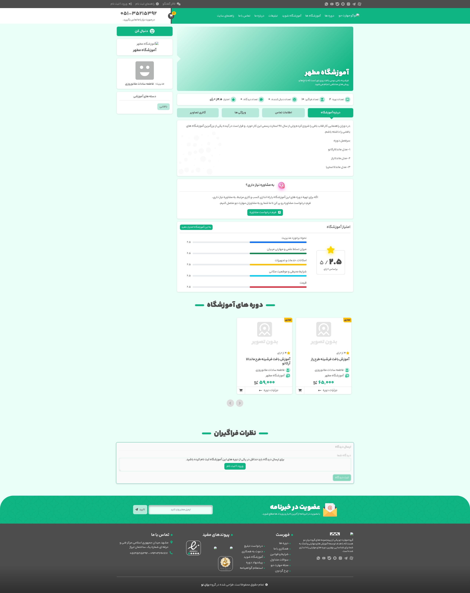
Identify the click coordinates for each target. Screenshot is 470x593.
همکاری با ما (281, 549)
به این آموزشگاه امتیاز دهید (196, 227)
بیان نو (205, 585)
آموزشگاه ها (313, 16)
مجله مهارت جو (280, 565)
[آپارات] (359, 4)
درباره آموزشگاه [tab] (330, 112)
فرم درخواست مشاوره (263, 212)
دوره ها (329, 16)
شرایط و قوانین (279, 554)
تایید (142, 509)
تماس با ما (244, 16)
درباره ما (259, 16)
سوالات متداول (279, 560)
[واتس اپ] (326, 4)
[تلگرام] (354, 4)
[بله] (337, 4)
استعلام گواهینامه (251, 568)
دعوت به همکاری (252, 551)
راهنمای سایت (225, 16)
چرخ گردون (282, 571)
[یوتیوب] (332, 4)
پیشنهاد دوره (254, 562)
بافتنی (163, 106)
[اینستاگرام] (348, 4)
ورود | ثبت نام (235, 466)
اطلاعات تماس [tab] (283, 112)
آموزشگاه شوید (291, 16)
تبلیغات (273, 16)
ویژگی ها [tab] (240, 112)
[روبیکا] (343, 4)
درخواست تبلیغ (253, 546)
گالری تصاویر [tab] (198, 112)
